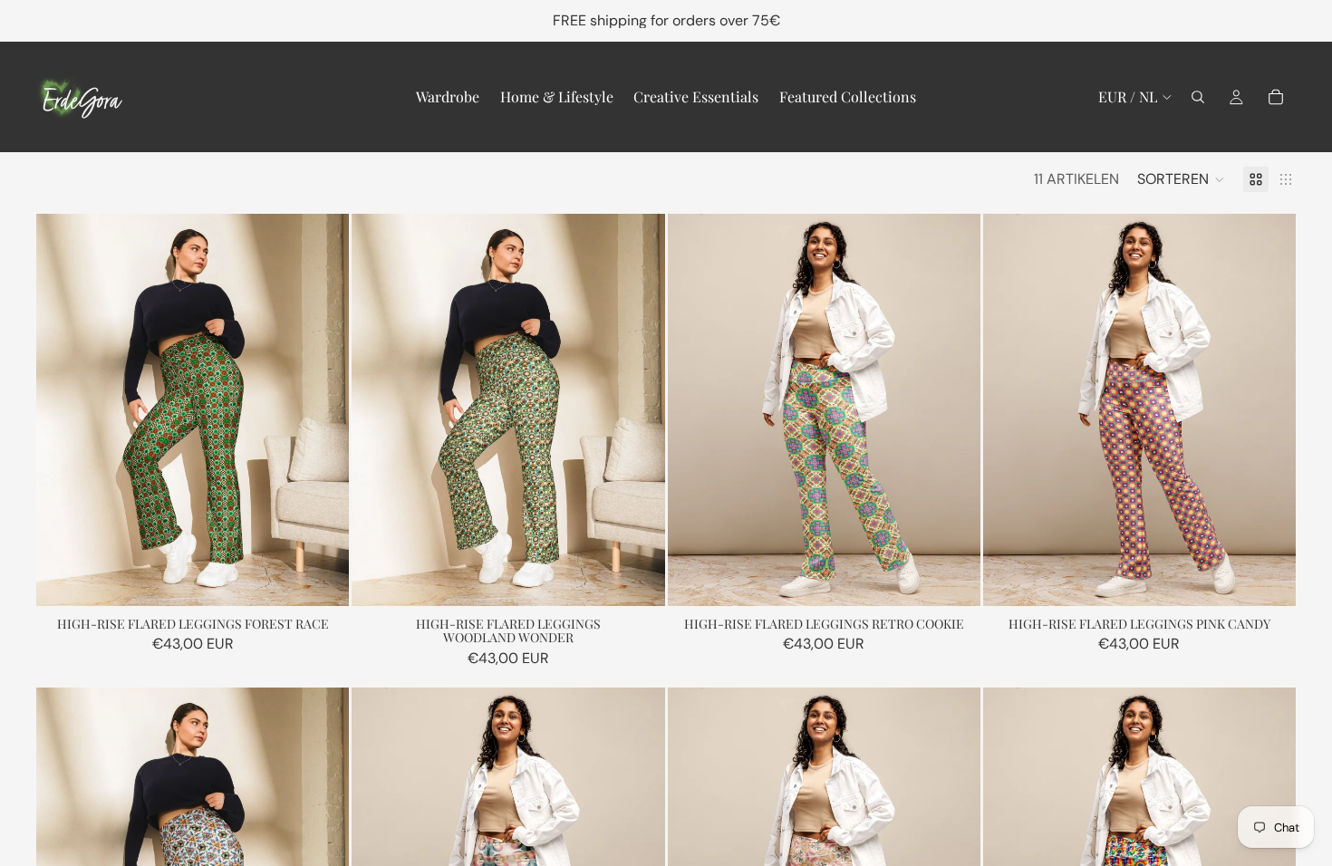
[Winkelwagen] (1276, 97)
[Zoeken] (1198, 97)
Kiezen (336, 577)
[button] (1181, 179)
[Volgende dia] (321, 410)
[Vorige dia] (63, 410)
